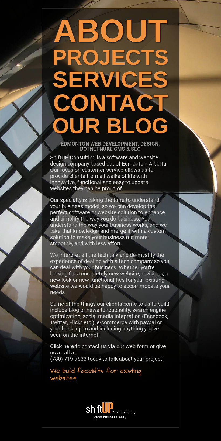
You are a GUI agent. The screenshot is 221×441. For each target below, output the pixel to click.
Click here (62, 346)
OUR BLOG (110, 126)
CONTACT (110, 102)
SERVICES (110, 79)
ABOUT (110, 31)
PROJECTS (110, 57)
